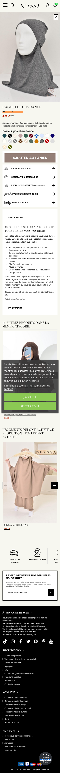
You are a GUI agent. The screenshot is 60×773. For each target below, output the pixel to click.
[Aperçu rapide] (30, 522)
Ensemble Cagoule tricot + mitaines (20, 414)
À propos (8, 666)
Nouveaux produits (13, 655)
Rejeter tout (30, 406)
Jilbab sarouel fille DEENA (16, 525)
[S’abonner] (51, 592)
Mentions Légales (12, 677)
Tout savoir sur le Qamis (15, 715)
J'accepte (30, 397)
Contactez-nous (12, 684)
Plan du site (10, 680)
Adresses (8, 743)
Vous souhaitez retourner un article (20, 659)
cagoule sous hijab (39, 236)
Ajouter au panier (30, 158)
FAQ (6, 670)
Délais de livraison (12, 662)
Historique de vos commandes (18, 736)
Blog (6, 719)
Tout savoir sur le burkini (15, 711)
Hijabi (33, 242)
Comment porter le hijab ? (16, 697)
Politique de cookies (16, 385)
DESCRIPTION (15, 217)
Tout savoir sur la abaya (15, 704)
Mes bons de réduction (15, 746)
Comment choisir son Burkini (17, 708)
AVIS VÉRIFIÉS (15, 308)
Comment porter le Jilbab (16, 701)
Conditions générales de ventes (19, 673)
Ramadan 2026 (11, 722)
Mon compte (10, 750)
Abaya (27, 629)
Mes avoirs (9, 739)
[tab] (30, 217)
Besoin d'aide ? (20, 202)
